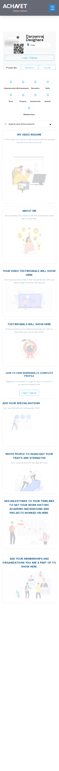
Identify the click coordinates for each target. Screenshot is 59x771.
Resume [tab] (29, 67)
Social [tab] (47, 67)
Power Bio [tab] (11, 67)
